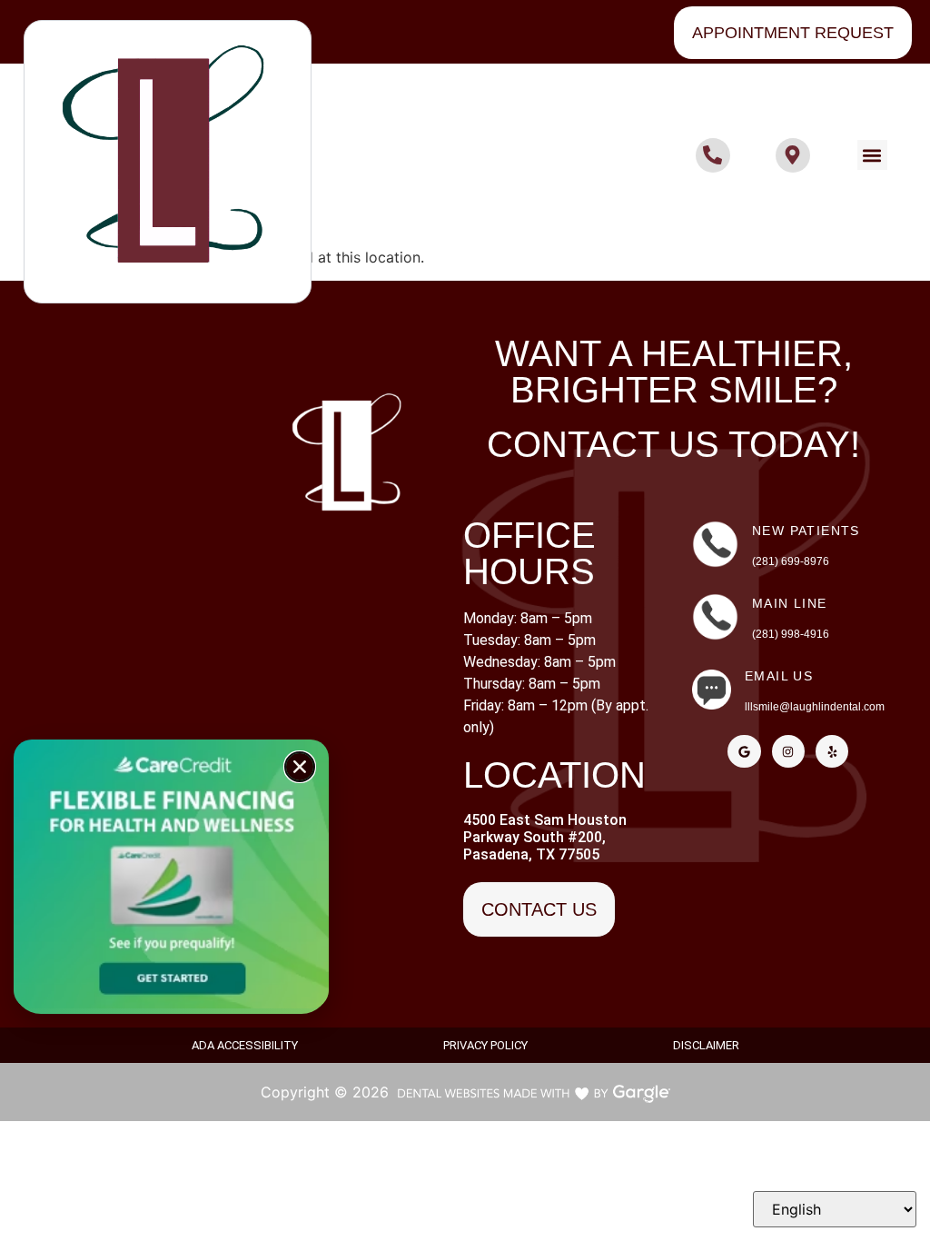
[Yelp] (832, 751)
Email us (779, 676)
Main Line (789, 603)
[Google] (743, 751)
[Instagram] (788, 751)
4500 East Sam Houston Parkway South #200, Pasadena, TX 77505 (545, 837)
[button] (872, 155)
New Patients (806, 530)
